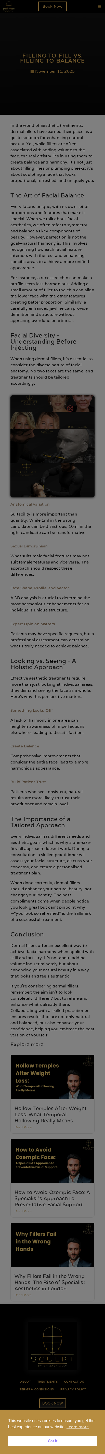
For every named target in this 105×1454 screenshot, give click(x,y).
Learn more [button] (78, 1427)
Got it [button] (52, 1440)
